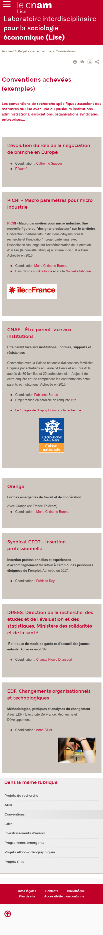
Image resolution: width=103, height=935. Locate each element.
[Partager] (97, 62)
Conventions (66, 51)
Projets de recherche (35, 51)
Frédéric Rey (45, 581)
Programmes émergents (24, 843)
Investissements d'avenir (24, 833)
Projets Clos (14, 862)
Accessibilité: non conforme (64, 896)
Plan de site (27, 896)
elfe (73, 400)
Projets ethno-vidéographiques (30, 852)
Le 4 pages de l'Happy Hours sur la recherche (48, 410)
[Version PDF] (90, 62)
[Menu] (7, 5)
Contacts (51, 891)
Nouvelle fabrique (78, 271)
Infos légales (27, 891)
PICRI (11, 223)
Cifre (8, 824)
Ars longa (45, 271)
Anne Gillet (44, 730)
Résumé (21, 169)
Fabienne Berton (46, 395)
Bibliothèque (76, 891)
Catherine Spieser (49, 163)
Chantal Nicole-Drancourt (54, 659)
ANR (8, 805)
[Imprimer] (75, 62)
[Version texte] (82, 62)
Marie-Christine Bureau (50, 266)
